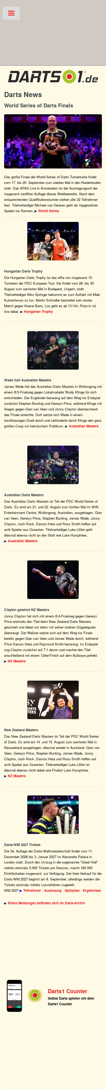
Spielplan (72, 890)
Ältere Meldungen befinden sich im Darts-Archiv (46, 902)
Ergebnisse (92, 890)
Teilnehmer (32, 890)
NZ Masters (17, 661)
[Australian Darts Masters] (53, 350)
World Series (48, 210)
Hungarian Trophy (38, 311)
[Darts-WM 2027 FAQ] (53, 814)
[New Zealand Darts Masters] (53, 579)
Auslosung (52, 890)
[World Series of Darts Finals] (53, 141)
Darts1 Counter (67, 991)
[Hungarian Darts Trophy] (53, 241)
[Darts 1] (53, 84)
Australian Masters (84, 426)
